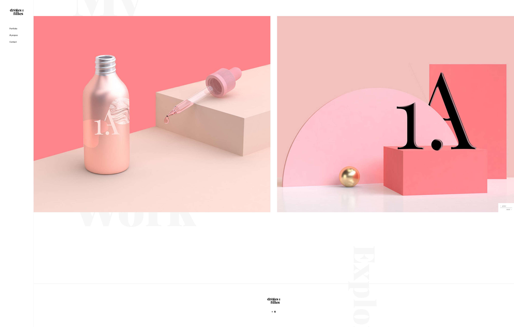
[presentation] (503, 206)
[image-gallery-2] (395, 114)
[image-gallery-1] (151, 114)
